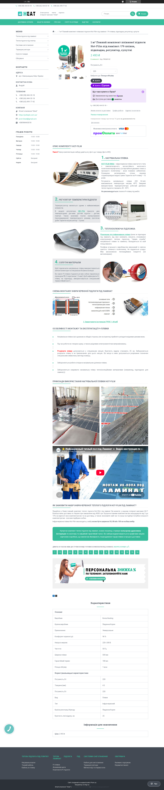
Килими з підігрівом (123, 763)
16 (137, 552)
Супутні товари (22, 54)
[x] (56, 596)
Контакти (96, 22)
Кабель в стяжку (28, 768)
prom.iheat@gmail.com (28, 119)
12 (122, 552)
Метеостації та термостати (94, 768)
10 (117, 552)
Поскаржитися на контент (81, 787)
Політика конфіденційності (100, 787)
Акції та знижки (43, 22)
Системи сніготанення (24, 45)
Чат (155, 784)
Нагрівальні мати (28, 763)
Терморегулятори (23, 50)
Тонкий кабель (27, 765)
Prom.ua (93, 782)
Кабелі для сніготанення (93, 763)
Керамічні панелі (121, 765)
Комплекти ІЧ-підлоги (61, 770)
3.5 (80, 552)
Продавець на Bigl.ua (82, 785)
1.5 (60, 552)
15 (132, 552)
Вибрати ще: (102, 76)
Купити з (98, 85)
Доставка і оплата (25, 22)
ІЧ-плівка (56, 765)
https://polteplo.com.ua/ (28, 115)
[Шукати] (132, 13)
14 (127, 552)
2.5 (70, 552)
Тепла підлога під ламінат (26, 36)
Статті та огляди (71, 22)
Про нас (57, 22)
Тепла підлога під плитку (26, 41)
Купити (97, 81)
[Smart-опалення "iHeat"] (26, 16)
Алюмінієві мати (59, 767)
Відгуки (85, 22)
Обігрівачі (20, 58)
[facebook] (54, 596)
